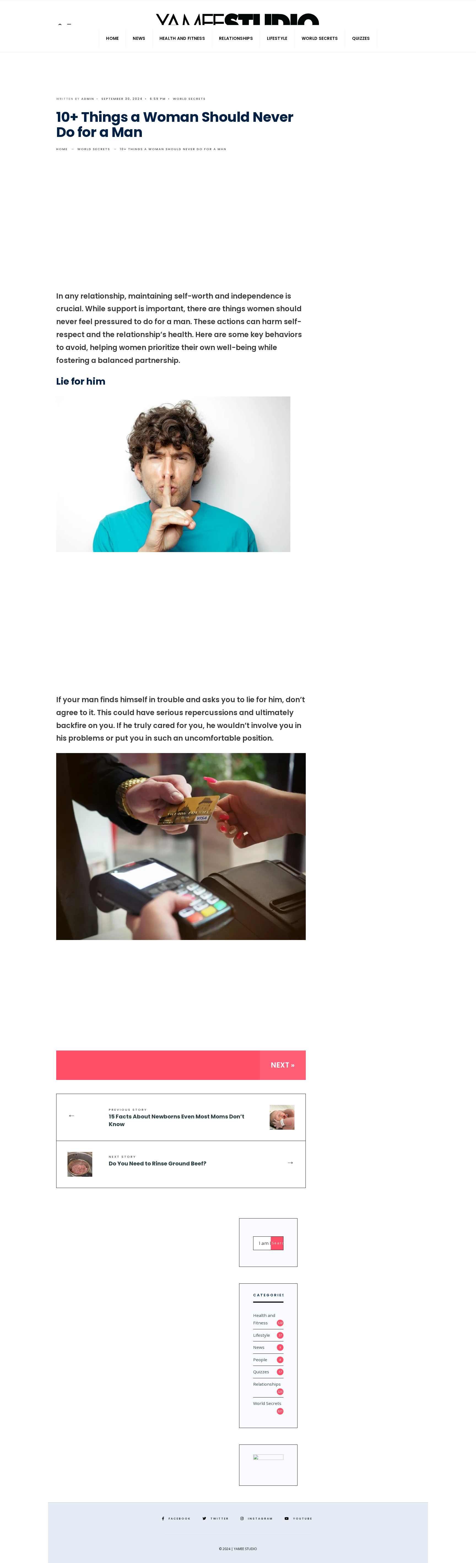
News (139, 38)
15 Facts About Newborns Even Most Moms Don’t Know (176, 1117)
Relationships (236, 38)
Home (112, 38)
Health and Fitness (182, 38)
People (260, 1359)
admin (87, 99)
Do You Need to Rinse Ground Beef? (157, 1160)
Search (277, 1243)
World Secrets (320, 38)
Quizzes (361, 38)
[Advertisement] (181, 225)
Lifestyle (277, 38)
